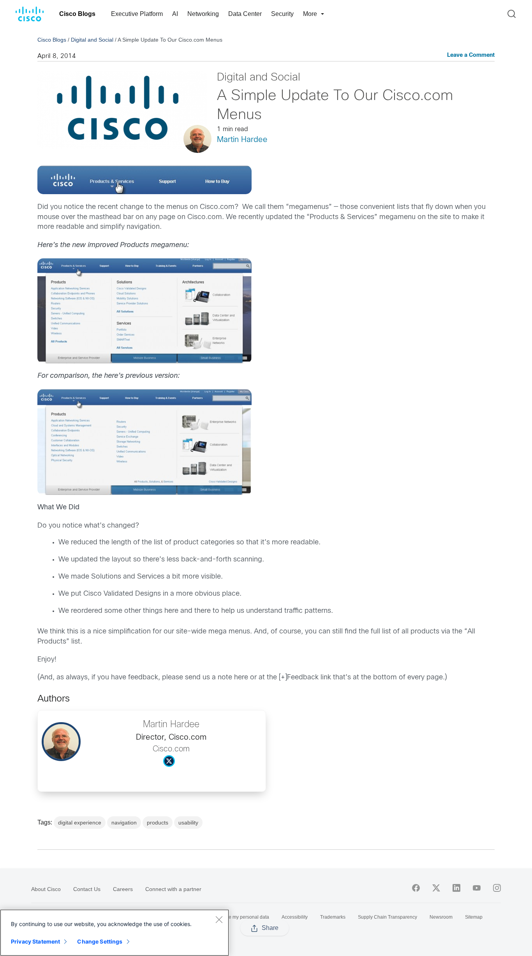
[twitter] (436, 888)
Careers (123, 889)
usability (188, 822)
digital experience (79, 822)
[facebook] (416, 888)
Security (282, 14)
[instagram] (497, 888)
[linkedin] (456, 888)
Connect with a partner (173, 889)
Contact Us (86, 889)
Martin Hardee (242, 140)
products (157, 822)
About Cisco (46, 889)
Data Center (245, 14)
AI (175, 14)
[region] (114, 932)
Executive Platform (137, 14)
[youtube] (477, 888)
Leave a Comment (471, 55)
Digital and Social (92, 40)
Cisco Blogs (77, 14)
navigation (124, 822)
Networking (203, 14)
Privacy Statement (35, 941)
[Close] (219, 919)
